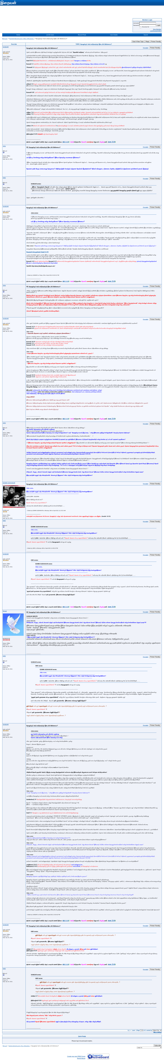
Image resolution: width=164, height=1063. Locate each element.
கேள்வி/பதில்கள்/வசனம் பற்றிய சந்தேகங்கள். (21, 38)
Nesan (5, 611)
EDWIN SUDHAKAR (9, 483)
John (4, 146)
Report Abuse (81, 1058)
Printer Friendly (156, 41)
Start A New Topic (138, 41)
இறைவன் (4, 38)
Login (158, 25)
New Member (157, 29)
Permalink (145, 47)
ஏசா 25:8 (111, 142)
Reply (147, 41)
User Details (114, 35)
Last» (134, 1030)
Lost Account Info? (155, 31)
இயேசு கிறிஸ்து (157, 1032)
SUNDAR (6, 47)
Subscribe (157, 1045)
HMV (4, 178)
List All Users (50, 35)
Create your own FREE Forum (76, 1056)
